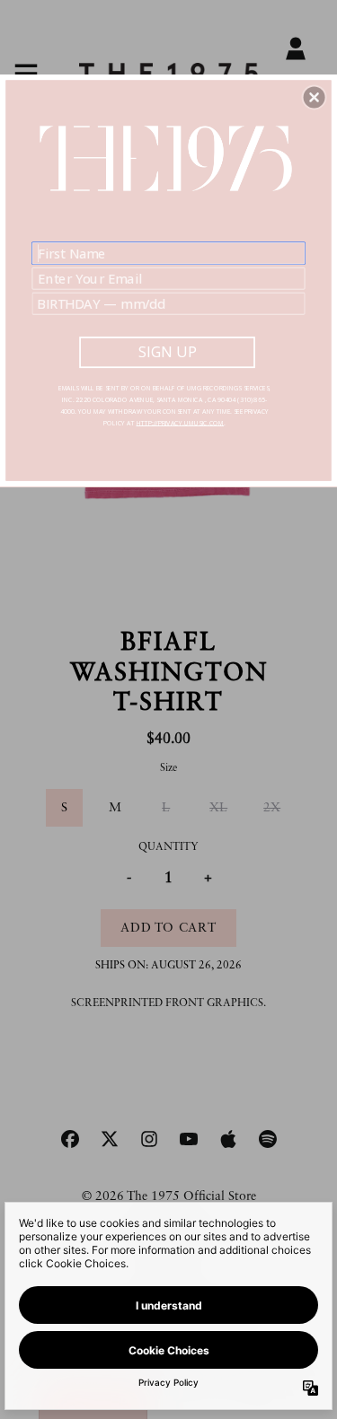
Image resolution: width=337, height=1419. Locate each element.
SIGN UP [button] (167, 352)
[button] (314, 97)
